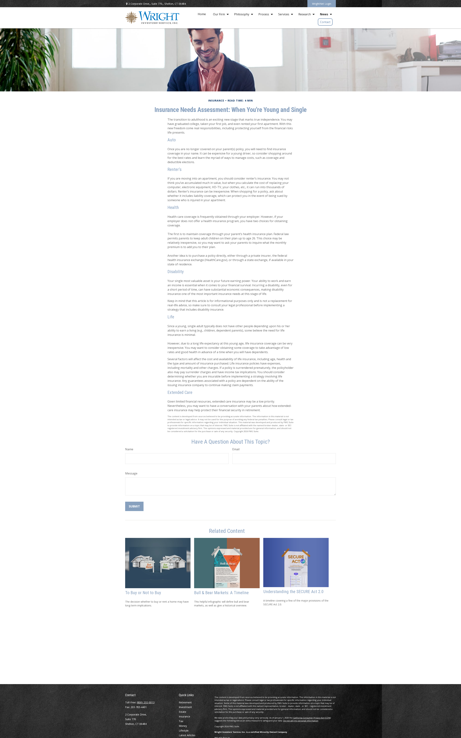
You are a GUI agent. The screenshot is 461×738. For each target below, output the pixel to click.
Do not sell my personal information (300, 720)
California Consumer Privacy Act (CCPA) (312, 717)
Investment (185, 707)
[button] (201, 14)
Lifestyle (184, 730)
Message (131, 473)
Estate (182, 711)
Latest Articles (187, 735)
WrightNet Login (321, 3)
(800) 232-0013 (146, 702)
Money (183, 726)
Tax (181, 721)
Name (129, 449)
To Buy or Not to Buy (143, 592)
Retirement (185, 702)
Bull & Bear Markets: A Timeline (221, 592)
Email (236, 449)
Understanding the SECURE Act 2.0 (293, 591)
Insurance (184, 716)
